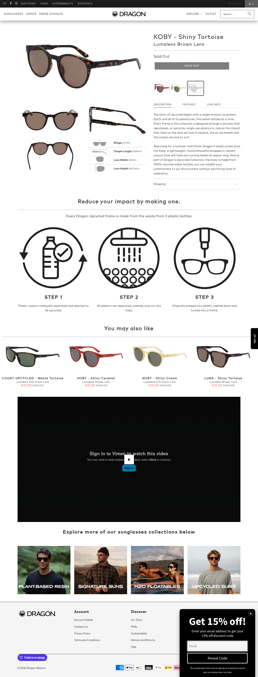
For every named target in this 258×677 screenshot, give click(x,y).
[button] (195, 14)
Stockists (85, 4)
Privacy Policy (82, 633)
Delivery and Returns (143, 640)
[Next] (250, 365)
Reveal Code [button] (217, 658)
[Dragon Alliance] (129, 14)
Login (236, 3)
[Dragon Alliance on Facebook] (10, 3)
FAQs (44, 4)
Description (162, 105)
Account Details (83, 620)
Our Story (28, 4)
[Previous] (8, 365)
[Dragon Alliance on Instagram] (16, 3)
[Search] (249, 14)
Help (133, 647)
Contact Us (81, 627)
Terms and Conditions (87, 640)
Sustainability (62, 4)
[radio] (162, 88)
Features (189, 105)
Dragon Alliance (36, 668)
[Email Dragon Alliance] (4, 3)
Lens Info (214, 105)
